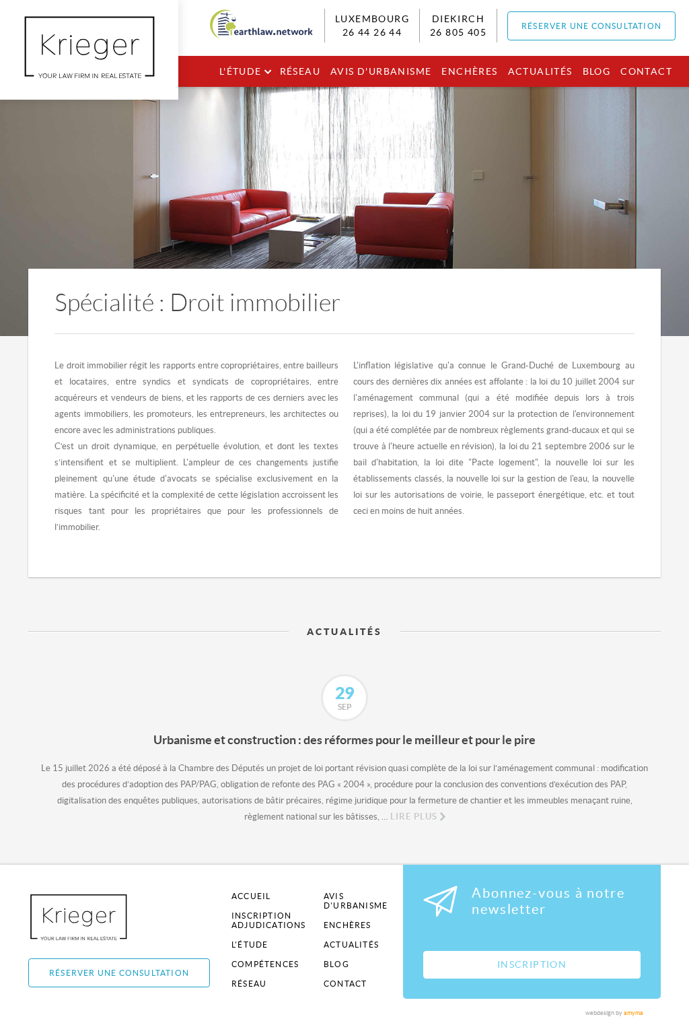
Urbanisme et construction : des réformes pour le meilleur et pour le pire (344, 740)
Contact (646, 71)
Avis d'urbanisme (380, 71)
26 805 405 (458, 32)
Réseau (300, 71)
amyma (633, 1013)
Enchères (469, 71)
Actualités (540, 71)
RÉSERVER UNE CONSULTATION (591, 26)
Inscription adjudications (268, 920)
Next (671, 704)
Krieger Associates (93, 917)
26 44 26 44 (372, 32)
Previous (18, 704)
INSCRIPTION (532, 964)
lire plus (413, 817)
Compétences (265, 964)
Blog (597, 71)
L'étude (240, 71)
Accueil (250, 896)
